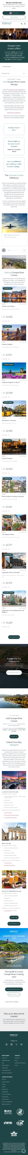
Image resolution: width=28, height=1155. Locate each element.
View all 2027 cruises (14, 637)
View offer (12, 736)
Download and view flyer (13, 672)
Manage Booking (6, 1060)
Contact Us (4, 1058)
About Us (4, 1079)
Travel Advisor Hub (6, 1070)
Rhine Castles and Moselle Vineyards (11, 815)
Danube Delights (7, 910)
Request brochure (13, 994)
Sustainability (5, 1091)
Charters (4, 1084)
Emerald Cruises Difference (17, 89)
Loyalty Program (6, 1081)
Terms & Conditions (6, 1094)
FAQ (3, 1063)
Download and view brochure (13, 989)
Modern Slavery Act (6, 1104)
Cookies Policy (5, 1099)
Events (16, 1065)
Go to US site (16, 13)
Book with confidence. (14, 112)
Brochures (17, 1058)
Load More (12, 917)
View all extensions (13, 923)
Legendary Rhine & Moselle (9, 865)
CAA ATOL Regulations (7, 1101)
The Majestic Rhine (8, 862)
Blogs (16, 1060)
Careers (3, 1086)
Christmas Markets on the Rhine (10, 817)
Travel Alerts (5, 1067)
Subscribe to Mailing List (20, 1063)
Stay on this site (14, 17)
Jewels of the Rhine (8, 812)
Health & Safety (5, 1065)
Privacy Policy (5, 1096)
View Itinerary (4, 321)
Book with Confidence (7, 1072)
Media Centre (5, 1089)
